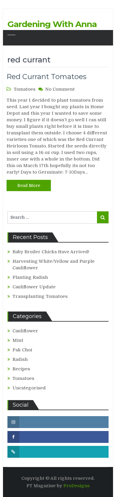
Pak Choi (22, 350)
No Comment (60, 89)
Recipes (21, 369)
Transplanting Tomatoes (40, 296)
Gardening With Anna (52, 24)
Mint (17, 340)
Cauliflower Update (34, 287)
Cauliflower (25, 331)
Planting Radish (30, 277)
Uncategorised (29, 388)
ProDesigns (76, 485)
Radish (20, 359)
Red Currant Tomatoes (47, 76)
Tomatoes (24, 89)
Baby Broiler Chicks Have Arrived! (50, 251)
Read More (28, 185)
